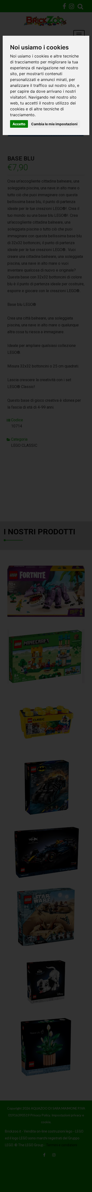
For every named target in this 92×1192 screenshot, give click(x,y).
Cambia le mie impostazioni (54, 124)
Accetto (19, 124)
